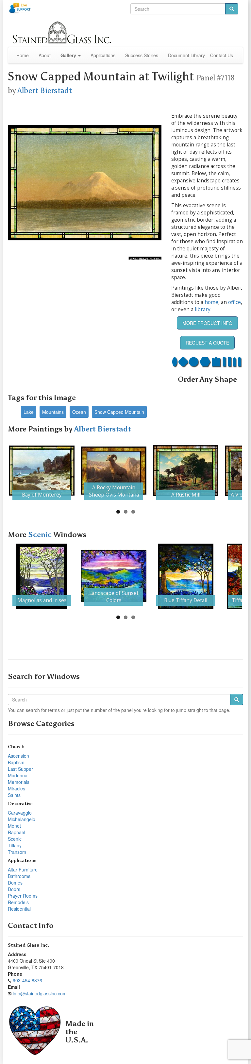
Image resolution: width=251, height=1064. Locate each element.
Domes (15, 882)
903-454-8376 (27, 980)
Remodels (18, 902)
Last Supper (20, 769)
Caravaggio (20, 812)
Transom (17, 852)
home (211, 302)
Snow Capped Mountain (119, 412)
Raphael (16, 832)
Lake (29, 412)
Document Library (186, 55)
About (45, 55)
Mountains (53, 412)
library (202, 309)
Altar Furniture (23, 869)
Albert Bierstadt (44, 90)
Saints (14, 795)
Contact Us (221, 55)
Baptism (16, 762)
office (234, 302)
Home (22, 55)
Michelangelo (21, 819)
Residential (19, 908)
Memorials (18, 782)
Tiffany (15, 845)
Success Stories (141, 55)
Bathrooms (19, 876)
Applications (103, 55)
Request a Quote (207, 342)
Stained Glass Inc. (28, 945)
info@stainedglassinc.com (40, 993)
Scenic (40, 534)
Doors (14, 889)
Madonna (17, 775)
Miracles (16, 788)
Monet (14, 825)
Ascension (18, 755)
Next (232, 470)
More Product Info (207, 323)
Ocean (79, 412)
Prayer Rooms (23, 895)
